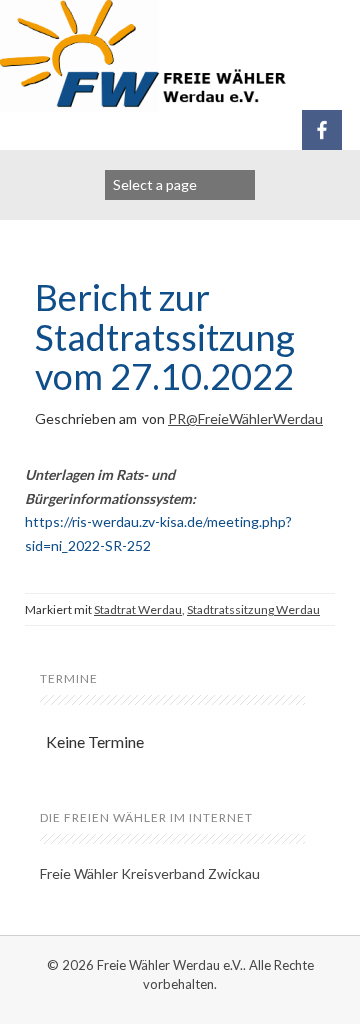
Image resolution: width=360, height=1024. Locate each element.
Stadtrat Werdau (138, 609)
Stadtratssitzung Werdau (253, 609)
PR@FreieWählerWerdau (245, 418)
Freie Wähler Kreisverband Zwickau (150, 873)
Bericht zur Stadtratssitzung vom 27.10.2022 (165, 336)
